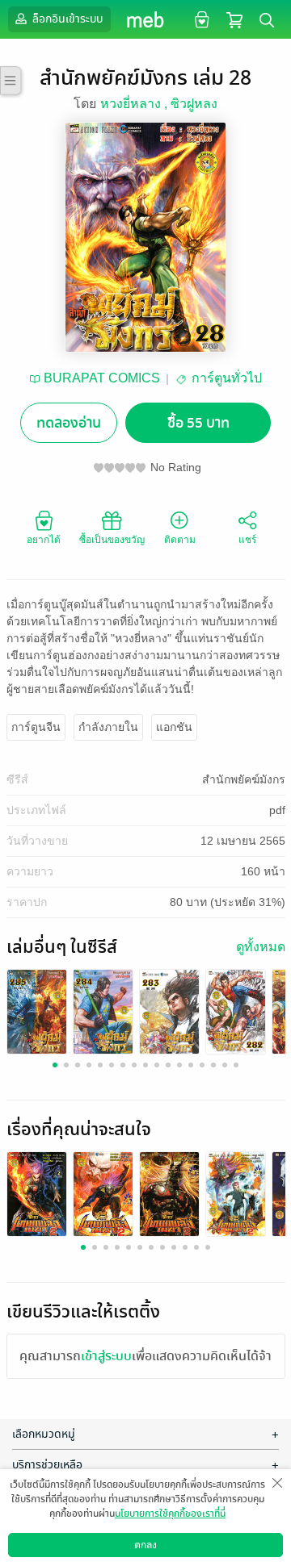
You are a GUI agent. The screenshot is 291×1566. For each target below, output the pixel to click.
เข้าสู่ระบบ (106, 1356)
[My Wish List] (200, 19)
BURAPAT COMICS (102, 378)
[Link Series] (36, 1011)
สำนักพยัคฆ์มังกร (243, 779)
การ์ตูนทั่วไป (227, 378)
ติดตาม (180, 539)
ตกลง (145, 1545)
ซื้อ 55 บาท (198, 423)
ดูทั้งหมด (260, 947)
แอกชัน (174, 726)
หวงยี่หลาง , (135, 104)
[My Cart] (234, 19)
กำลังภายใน (108, 726)
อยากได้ (44, 539)
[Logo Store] (146, 19)
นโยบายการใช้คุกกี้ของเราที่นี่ (170, 1513)
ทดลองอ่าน (68, 423)
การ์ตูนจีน (36, 726)
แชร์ (247, 539)
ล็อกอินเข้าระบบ (66, 18)
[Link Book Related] (36, 1194)
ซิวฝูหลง (194, 104)
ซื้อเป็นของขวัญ (112, 539)
